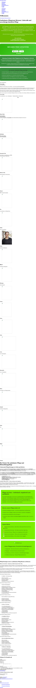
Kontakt (3, 6)
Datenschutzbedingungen (9, 668)
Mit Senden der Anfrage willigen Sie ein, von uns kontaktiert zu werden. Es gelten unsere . (11, 668)
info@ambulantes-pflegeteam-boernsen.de (6, 678)
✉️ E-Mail (21, 51)
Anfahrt (3, 13)
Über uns (3, 3)
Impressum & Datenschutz (6, 684)
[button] (18, 681)
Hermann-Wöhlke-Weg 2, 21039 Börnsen (18, 40)
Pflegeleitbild (4, 4)
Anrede (1, 659)
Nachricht (1, 666)
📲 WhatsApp (15, 51)
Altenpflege (3, 2)
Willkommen (4, 8)
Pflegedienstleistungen (5, 5)
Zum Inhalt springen (3, 0)
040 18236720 (5, 677)
